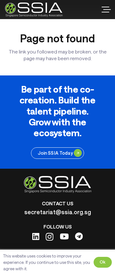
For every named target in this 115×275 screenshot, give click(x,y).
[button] (106, 9)
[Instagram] (49, 236)
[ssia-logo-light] (34, 10)
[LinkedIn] (35, 236)
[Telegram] (79, 236)
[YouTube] (64, 236)
